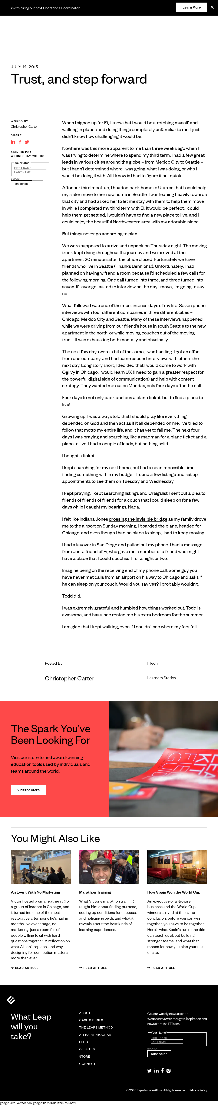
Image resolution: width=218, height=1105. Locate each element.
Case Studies (91, 1020)
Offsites (87, 1049)
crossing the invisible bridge (138, 519)
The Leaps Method (96, 1027)
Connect (87, 1064)
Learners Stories (161, 677)
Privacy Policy (198, 1090)
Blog (83, 1042)
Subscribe (22, 184)
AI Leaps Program (95, 1035)
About (85, 1013)
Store (84, 1056)
